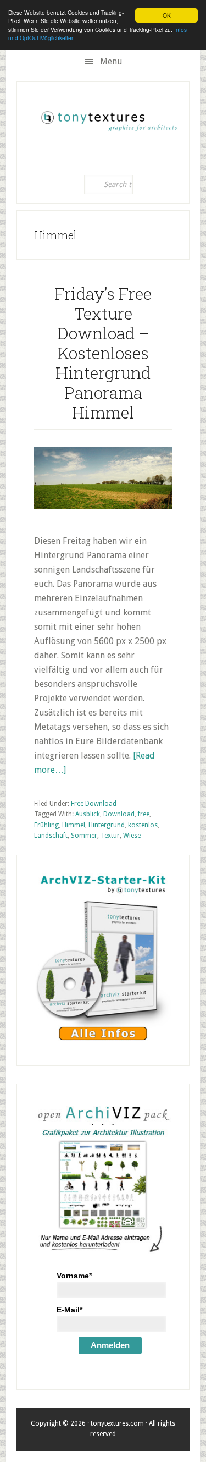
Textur (110, 835)
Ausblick (87, 814)
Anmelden (110, 1345)
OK (167, 15)
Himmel (73, 825)
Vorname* (74, 1275)
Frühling (46, 825)
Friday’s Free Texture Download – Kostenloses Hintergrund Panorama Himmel (103, 353)
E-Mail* (69, 1309)
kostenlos (143, 825)
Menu (111, 61)
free (143, 814)
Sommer (84, 835)
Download (119, 814)
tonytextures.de (108, 117)
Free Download (93, 803)
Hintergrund (106, 825)
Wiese (132, 835)
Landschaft (51, 835)
